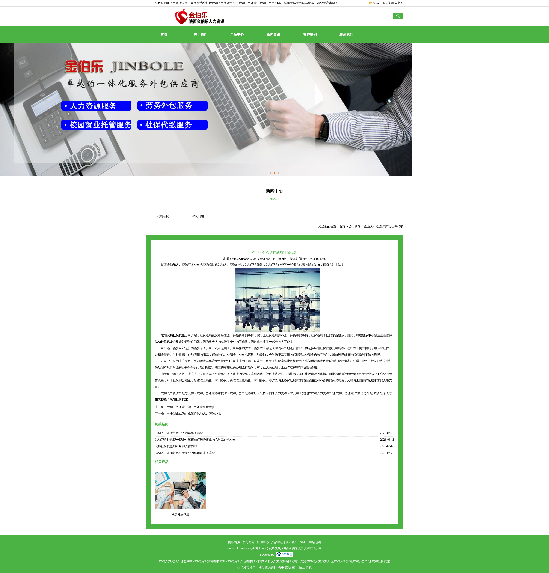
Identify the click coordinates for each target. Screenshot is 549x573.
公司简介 (249, 542)
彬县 (295, 567)
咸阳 (261, 567)
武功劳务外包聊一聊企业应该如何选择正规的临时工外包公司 (195, 439)
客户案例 (310, 34)
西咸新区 (271, 567)
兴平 (281, 567)
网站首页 (234, 542)
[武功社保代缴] (180, 474)
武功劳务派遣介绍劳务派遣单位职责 (191, 407)
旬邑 (302, 567)
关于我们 (200, 34)
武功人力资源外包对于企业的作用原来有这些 (185, 453)
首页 (164, 34)
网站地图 (315, 542)
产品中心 (237, 34)
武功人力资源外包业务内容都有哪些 (179, 433)
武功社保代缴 (181, 514)
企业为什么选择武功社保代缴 (383, 226)
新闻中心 (263, 542)
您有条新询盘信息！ (388, 3)
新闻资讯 (273, 34)
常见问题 (198, 216)
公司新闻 (163, 216)
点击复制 (275, 548)
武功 (288, 567)
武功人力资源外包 (224, 3)
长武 (309, 567)
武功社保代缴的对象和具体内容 (176, 446)
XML (303, 542)
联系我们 (346, 34)
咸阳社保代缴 (179, 399)
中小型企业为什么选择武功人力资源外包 (194, 413)
